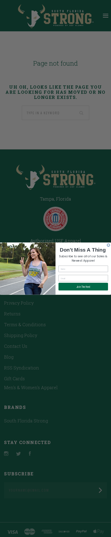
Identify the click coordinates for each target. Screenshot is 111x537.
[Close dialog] (108, 245)
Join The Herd (83, 286)
